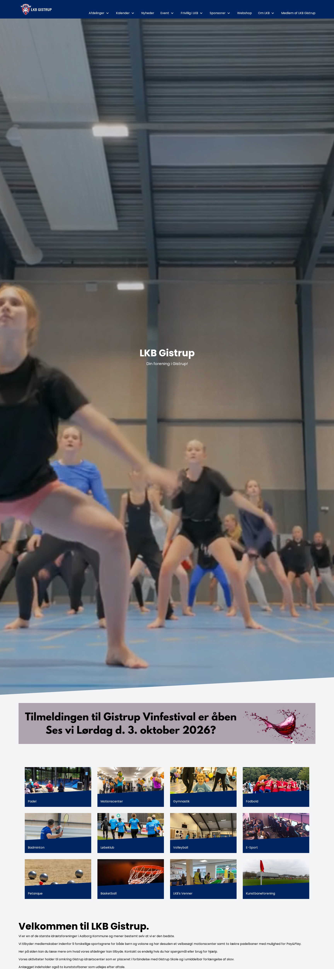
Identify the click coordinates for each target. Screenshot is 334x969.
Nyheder (147, 13)
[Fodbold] (276, 787)
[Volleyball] (203, 833)
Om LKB (264, 13)
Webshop (244, 13)
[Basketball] (130, 879)
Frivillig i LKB (189, 13)
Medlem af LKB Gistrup (298, 13)
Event (164, 13)
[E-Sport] (276, 833)
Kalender (123, 13)
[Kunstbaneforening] (276, 879)
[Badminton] (58, 833)
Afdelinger (96, 13)
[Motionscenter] (130, 787)
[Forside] (36, 9)
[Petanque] (58, 879)
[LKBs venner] (203, 879)
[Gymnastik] (203, 787)
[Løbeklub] (130, 833)
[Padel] (58, 787)
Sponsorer (218, 13)
